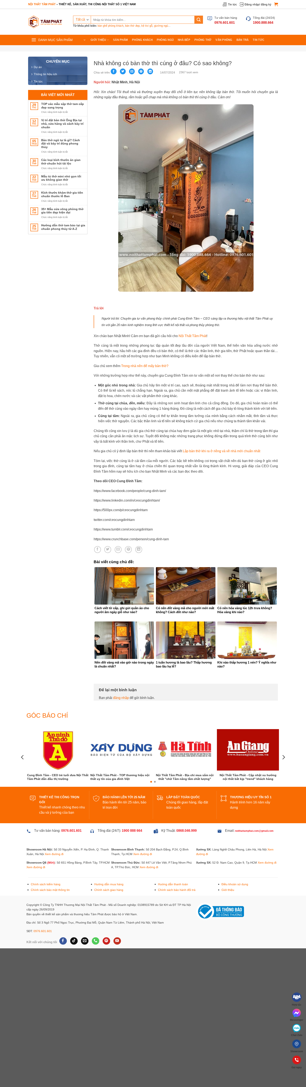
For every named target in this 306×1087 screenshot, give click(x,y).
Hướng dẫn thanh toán (173, 899)
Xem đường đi (54, 869)
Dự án (38, 67)
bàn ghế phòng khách (110, 25)
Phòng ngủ (165, 39)
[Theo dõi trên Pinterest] (106, 956)
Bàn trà (242, 39)
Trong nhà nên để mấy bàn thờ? (144, 366)
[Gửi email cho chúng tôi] (84, 956)
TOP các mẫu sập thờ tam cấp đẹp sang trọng (62, 105)
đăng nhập (121, 698)
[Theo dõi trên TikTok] (73, 956)
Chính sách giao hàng (108, 905)
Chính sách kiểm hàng (45, 899)
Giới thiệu (98, 39)
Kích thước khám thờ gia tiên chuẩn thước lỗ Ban (62, 194)
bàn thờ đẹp (132, 25)
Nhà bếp (184, 39)
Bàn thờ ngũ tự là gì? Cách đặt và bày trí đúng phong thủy (60, 143)
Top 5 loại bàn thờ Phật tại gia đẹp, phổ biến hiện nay (121, 791)
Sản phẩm (120, 39)
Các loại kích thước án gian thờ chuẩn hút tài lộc (61, 161)
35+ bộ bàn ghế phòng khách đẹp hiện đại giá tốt (185, 792)
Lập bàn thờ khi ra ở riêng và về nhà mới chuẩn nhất (221, 451)
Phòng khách (142, 39)
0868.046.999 (186, 846)
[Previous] (22, 765)
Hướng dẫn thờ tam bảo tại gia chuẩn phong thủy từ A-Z (63, 227)
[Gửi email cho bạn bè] (132, 71)
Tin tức (232, 4)
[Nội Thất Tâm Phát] (45, 22)
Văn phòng (223, 39)
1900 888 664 (132, 846)
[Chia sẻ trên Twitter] (123, 71)
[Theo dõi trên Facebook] (63, 956)
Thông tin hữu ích (45, 74)
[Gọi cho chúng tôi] (95, 956)
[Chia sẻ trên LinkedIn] (150, 71)
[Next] (283, 765)
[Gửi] (199, 20)
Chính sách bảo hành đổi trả (176, 905)
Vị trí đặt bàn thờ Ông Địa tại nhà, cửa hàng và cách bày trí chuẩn (62, 123)
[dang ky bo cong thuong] (220, 927)
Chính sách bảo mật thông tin (50, 905)
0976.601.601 (43, 946)
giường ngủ (161, 25)
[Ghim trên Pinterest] (141, 71)
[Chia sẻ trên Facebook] (114, 71)
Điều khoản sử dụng (234, 899)
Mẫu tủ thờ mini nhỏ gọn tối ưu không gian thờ (61, 178)
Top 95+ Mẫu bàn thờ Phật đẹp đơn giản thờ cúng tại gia (248, 791)
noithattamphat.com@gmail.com (254, 846)
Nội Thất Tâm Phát (192, 336)
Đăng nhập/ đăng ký (258, 4)
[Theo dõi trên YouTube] (117, 956)
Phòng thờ (202, 39)
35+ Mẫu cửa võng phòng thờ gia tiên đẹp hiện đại (62, 210)
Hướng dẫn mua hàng (108, 899)
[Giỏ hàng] (276, 4)
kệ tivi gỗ (146, 25)
